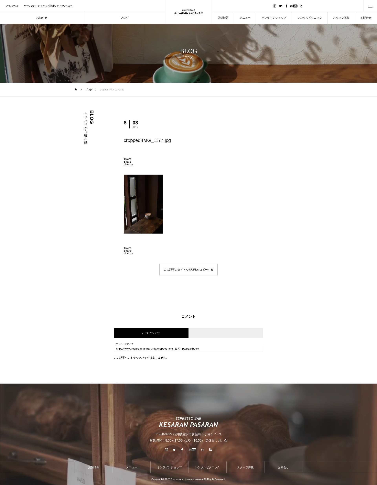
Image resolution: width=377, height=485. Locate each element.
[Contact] (203, 450)
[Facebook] (286, 6)
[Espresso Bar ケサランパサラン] (188, 11)
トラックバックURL (123, 344)
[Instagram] (274, 6)
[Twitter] (280, 6)
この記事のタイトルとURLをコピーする (188, 269)
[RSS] (301, 6)
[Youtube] (293, 6)
